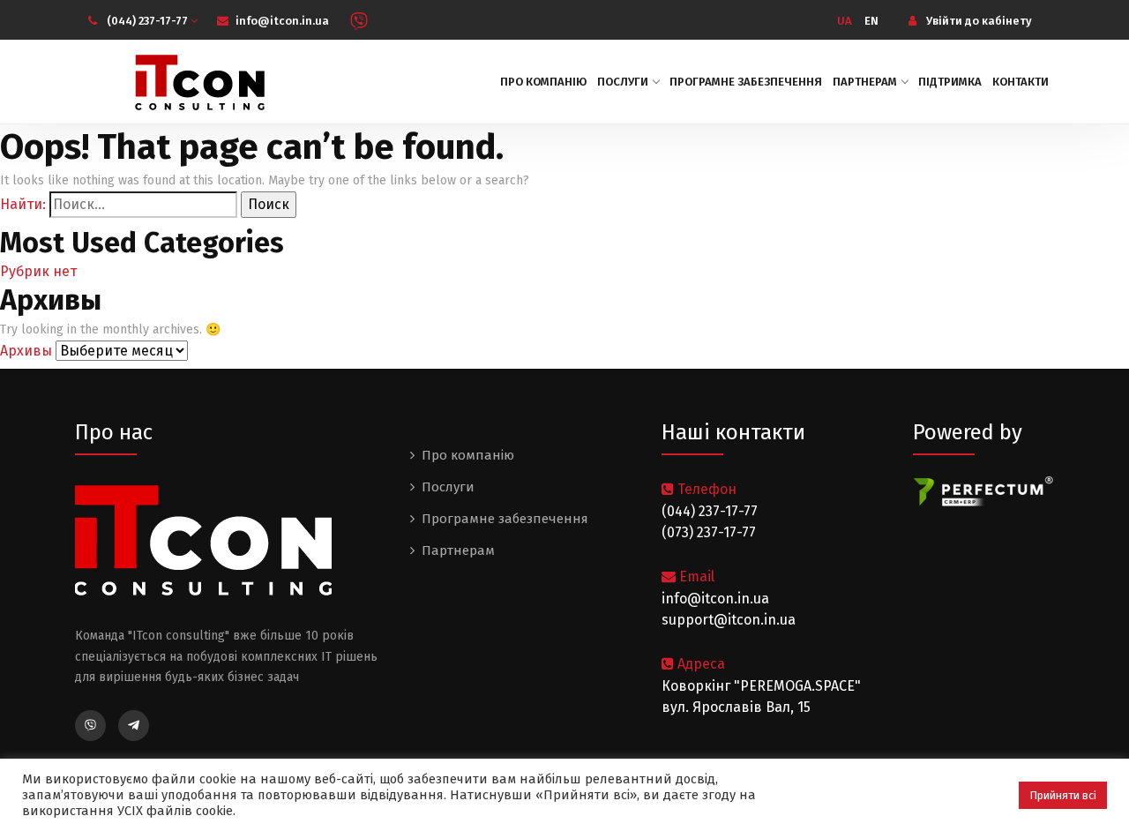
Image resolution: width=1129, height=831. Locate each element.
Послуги (622, 81)
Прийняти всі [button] (1062, 795)
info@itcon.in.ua (282, 20)
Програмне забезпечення (745, 81)
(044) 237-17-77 (149, 20)
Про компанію (543, 81)
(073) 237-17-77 (709, 532)
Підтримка (950, 81)
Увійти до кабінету (977, 20)
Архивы (26, 350)
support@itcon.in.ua (729, 619)
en (871, 20)
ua (844, 20)
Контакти (1020, 81)
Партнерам (865, 81)
